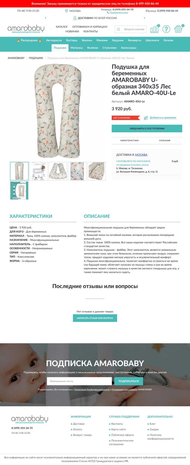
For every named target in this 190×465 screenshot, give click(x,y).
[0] (178, 29)
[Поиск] (118, 29)
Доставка (78, 424)
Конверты (134, 40)
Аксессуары (128, 47)
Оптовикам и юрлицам (89, 27)
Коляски (92, 47)
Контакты (90, 31)
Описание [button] (164, 141)
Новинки (72, 31)
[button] (117, 12)
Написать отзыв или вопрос (95, 318)
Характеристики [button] (129, 141)
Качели (168, 40)
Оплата (77, 429)
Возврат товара (82, 435)
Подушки (60, 47)
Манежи (102, 40)
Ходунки (118, 40)
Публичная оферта (122, 435)
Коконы (87, 40)
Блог (152, 424)
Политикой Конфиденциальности (92, 389)
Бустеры (71, 40)
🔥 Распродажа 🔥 (29, 40)
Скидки (154, 429)
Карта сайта (118, 429)
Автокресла (54, 40)
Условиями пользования (124, 389)
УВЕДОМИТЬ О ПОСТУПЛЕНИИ (147, 128)
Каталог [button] (62, 27)
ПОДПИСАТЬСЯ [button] (129, 381)
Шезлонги (152, 40)
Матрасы (77, 47)
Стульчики (110, 47)
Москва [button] (141, 155)
